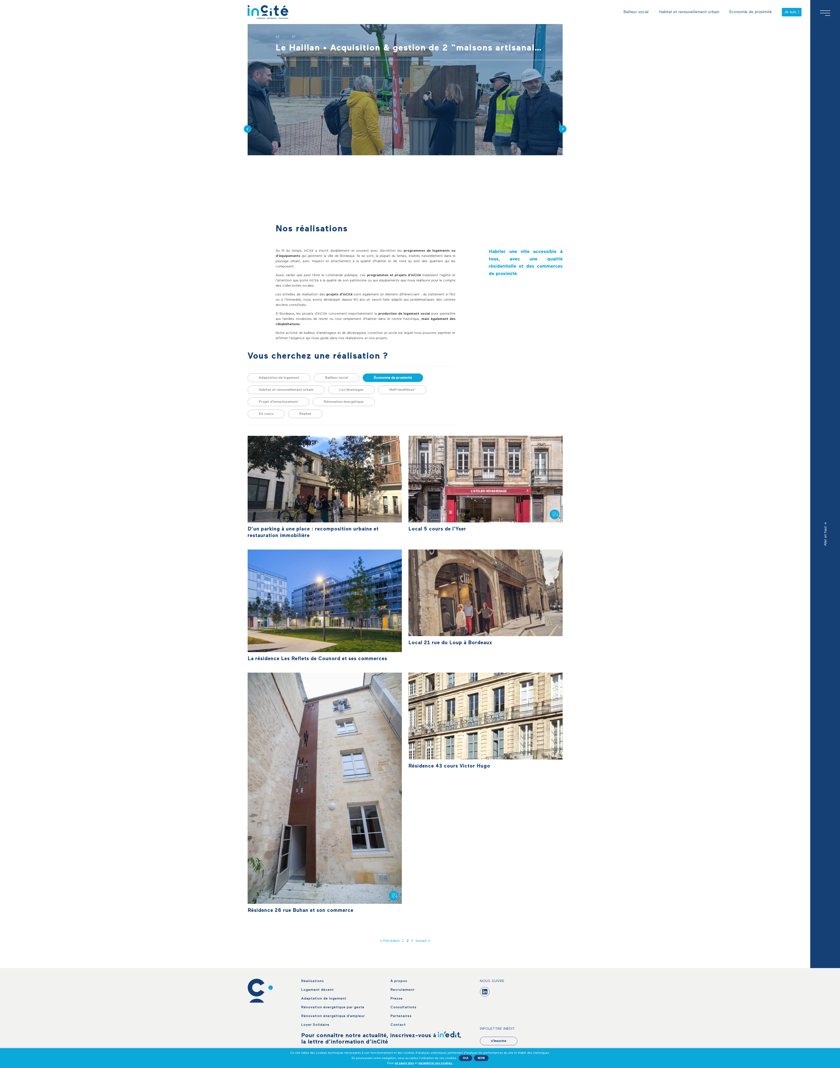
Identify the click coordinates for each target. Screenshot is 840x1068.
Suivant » (422, 941)
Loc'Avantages (351, 390)
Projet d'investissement (278, 402)
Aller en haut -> (825, 534)
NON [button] (481, 1058)
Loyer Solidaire (315, 1025)
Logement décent (317, 990)
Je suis (790, 12)
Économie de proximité (750, 12)
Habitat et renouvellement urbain (689, 12)
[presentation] (248, 129)
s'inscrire (498, 1041)
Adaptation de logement (279, 378)
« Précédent (390, 941)
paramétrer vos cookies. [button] (435, 1063)
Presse (396, 998)
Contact (398, 1025)
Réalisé (305, 414)
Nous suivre (492, 981)
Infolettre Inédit (497, 1029)
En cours (266, 414)
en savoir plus (404, 1063)
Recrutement (402, 990)
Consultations (403, 1007)
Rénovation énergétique (344, 402)
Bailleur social (636, 12)
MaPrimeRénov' (402, 390)
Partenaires (401, 1016)
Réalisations (312, 981)
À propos (398, 981)
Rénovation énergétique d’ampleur (333, 1016)
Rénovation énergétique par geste (332, 1007)
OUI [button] (465, 1058)
